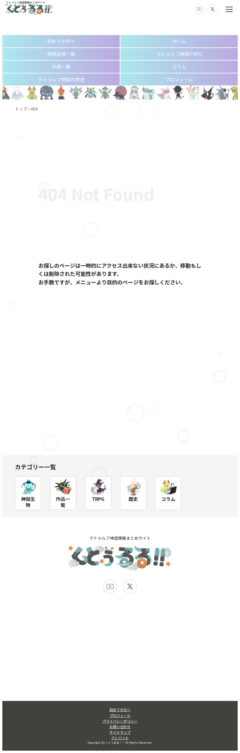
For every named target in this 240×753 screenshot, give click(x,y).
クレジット (120, 737)
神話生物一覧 (61, 53)
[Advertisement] (120, 411)
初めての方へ (61, 40)
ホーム (179, 40)
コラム (179, 66)
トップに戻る (120, 310)
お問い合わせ (120, 726)
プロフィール (179, 79)
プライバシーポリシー (120, 720)
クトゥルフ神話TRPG (179, 53)
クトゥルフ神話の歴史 (61, 79)
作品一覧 (61, 66)
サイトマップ (120, 732)
